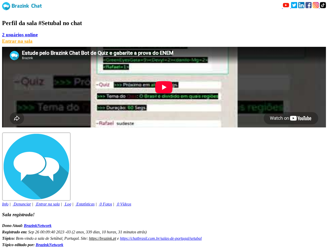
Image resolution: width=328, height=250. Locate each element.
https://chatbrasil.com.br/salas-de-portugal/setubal (161, 238)
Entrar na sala (17, 41)
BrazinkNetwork (38, 225)
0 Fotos (105, 204)
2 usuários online (20, 34)
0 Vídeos (123, 204)
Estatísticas (85, 204)
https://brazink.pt (102, 238)
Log (67, 204)
